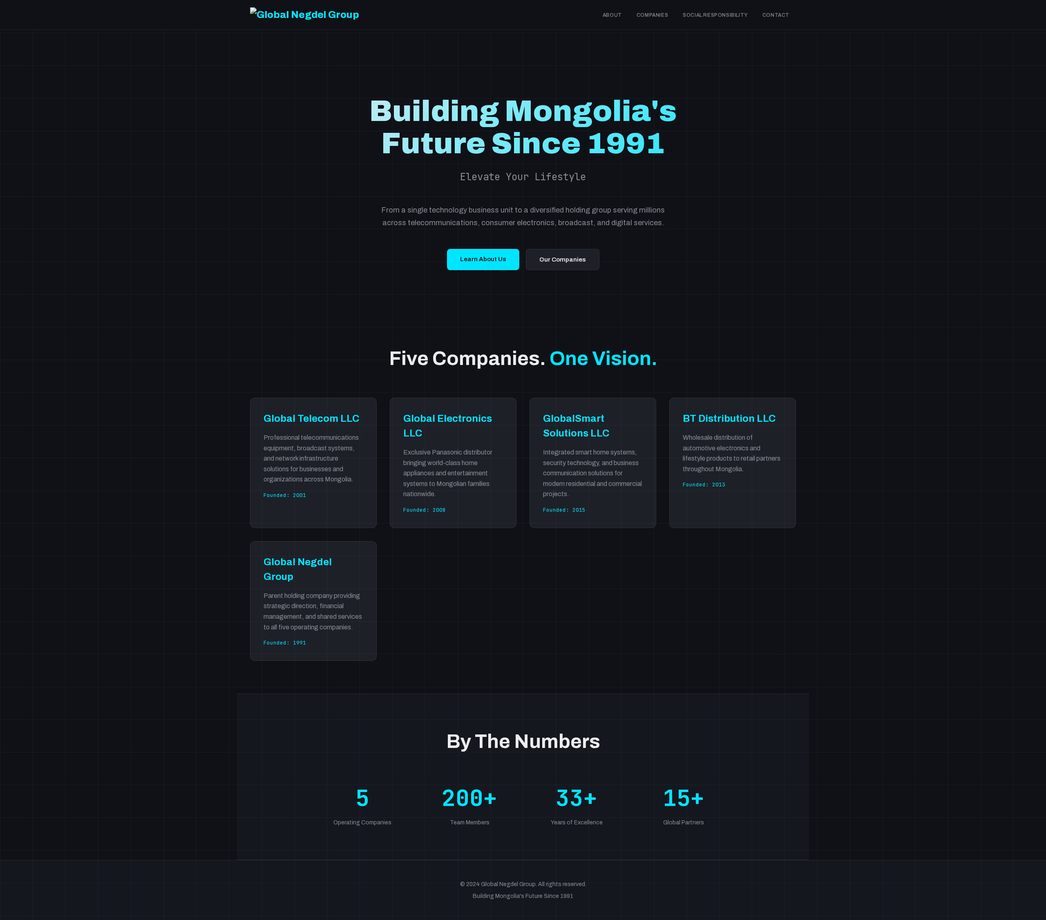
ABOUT (612, 15)
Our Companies (562, 259)
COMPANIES (652, 15)
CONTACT (775, 15)
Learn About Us (483, 259)
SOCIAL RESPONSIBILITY (715, 15)
